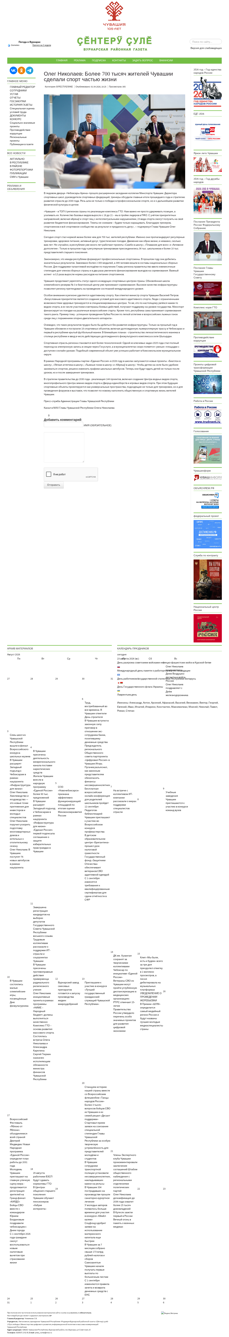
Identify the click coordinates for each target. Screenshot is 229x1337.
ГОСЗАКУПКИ (18, 101)
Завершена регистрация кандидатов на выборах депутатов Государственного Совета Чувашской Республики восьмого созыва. (44, 922)
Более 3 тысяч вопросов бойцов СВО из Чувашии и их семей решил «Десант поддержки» (97, 1112)
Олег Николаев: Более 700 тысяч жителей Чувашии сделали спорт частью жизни (108, 76)
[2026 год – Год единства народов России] (208, 91)
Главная (61, 60)
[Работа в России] (208, 414)
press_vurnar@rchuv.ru (43, 1332)
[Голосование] (208, 449)
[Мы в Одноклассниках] (21, 70)
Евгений (122, 707)
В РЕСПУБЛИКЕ (19, 162)
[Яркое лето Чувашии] (208, 164)
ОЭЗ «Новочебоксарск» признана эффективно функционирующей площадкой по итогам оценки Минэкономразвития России (70, 801)
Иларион (150, 707)
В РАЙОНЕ (16, 166)
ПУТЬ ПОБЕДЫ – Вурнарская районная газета (114, 44)
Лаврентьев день (127, 694)
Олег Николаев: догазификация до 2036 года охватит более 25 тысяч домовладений (124, 1202)
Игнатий (139, 707)
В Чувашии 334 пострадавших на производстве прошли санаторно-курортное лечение (97, 1194)
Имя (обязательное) (97, 425)
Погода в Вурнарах (29, 42)
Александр (135, 702)
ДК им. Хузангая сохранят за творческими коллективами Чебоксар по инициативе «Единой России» (125, 966)
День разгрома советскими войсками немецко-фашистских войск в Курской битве (164, 662)
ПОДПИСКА (99, 60)
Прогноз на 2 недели (41, 45)
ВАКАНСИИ (166, 60)
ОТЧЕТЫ (15, 97)
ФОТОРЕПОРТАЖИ (21, 169)
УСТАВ (14, 94)
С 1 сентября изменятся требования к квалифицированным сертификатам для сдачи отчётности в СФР (97, 889)
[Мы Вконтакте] (13, 70)
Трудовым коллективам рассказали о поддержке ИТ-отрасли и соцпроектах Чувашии (41, 950)
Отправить (53, 485)
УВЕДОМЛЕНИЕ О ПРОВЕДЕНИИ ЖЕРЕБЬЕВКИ (151, 997)
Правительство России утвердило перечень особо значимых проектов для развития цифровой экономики (124, 1020)
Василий (180, 702)
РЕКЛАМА (80, 60)
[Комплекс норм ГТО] (208, 320)
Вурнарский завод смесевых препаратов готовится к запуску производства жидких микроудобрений (69, 993)
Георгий (213, 702)
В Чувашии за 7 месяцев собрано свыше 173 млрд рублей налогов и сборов (95, 1252)
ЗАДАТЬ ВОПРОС (142, 60)
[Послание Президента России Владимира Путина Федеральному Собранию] (208, 246)
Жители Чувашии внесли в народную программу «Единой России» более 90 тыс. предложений (43, 787)
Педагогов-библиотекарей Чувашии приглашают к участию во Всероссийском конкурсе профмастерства (97, 821)
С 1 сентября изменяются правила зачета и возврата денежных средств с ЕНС (97, 1288)
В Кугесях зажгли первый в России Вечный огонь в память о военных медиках (123, 1219)
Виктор (203, 702)
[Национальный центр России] (208, 628)
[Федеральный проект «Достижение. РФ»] (208, 534)
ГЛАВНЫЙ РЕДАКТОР (22, 87)
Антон (146, 702)
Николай (204, 707)
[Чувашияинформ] (208, 478)
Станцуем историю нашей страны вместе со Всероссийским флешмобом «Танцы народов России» (97, 1094)
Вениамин (192, 702)
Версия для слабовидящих (206, 48)
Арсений (156, 702)
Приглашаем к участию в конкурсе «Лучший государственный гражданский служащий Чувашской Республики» (97, 993)
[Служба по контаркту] (208, 579)
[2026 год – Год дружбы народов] (208, 200)
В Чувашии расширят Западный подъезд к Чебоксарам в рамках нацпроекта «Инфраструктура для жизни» (20, 774)
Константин (163, 707)
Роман (121, 710)
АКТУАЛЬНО (17, 159)
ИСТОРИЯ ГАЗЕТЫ (21, 105)
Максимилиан (179, 707)
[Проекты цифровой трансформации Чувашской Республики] (208, 384)
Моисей (193, 707)
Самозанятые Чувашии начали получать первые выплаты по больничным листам (96, 1270)
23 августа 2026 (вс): (128, 658)
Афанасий (168, 702)
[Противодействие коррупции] (208, 351)
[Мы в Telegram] (29, 70)
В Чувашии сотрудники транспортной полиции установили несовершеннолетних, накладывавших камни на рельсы (98, 1173)
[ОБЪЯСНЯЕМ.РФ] (208, 500)
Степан (130, 710)
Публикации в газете (21, 144)
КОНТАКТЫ (119, 60)
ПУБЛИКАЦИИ (18, 173)
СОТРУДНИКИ (18, 90)
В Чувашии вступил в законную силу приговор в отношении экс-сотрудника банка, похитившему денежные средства (97, 731)
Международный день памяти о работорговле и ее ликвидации (153, 670)
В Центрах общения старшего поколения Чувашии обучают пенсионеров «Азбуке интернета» (44, 1198)
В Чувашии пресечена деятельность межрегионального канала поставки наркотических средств (44, 762)
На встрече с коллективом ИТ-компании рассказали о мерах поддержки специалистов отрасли (124, 801)
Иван (131, 707)
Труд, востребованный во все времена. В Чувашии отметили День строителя (96, 710)
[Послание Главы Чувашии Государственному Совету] (208, 291)
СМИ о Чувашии (19, 177)
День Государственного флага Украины (140, 686)
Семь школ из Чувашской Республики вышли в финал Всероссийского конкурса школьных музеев (20, 745)
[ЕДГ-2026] (208, 132)
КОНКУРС (15, 119)
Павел (213, 707)
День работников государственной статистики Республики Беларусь (156, 678)
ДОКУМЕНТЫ (18, 115)
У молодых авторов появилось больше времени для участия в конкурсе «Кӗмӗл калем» (97, 1212)
